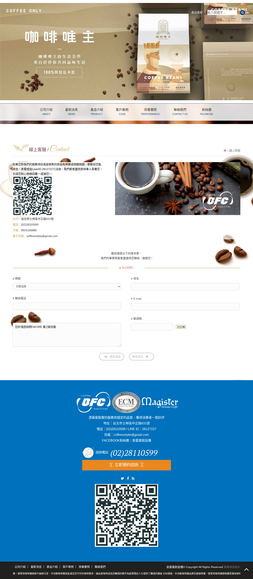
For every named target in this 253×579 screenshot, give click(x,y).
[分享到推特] (122, 478)
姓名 (136, 278)
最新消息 (71, 112)
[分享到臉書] (128, 478)
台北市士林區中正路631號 (37, 218)
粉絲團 (206, 112)
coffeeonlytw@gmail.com (42, 236)
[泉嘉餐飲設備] (126, 51)
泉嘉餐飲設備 (141, 440)
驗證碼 (137, 318)
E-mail (137, 298)
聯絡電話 (20, 298)
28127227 (149, 429)
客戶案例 (122, 112)
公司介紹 (46, 112)
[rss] (133, 478)
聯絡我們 (180, 112)
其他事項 (18, 318)
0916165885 (29, 230)
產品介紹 (97, 112)
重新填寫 (115, 356)
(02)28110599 (29, 224)
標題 (18, 278)
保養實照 (150, 112)
